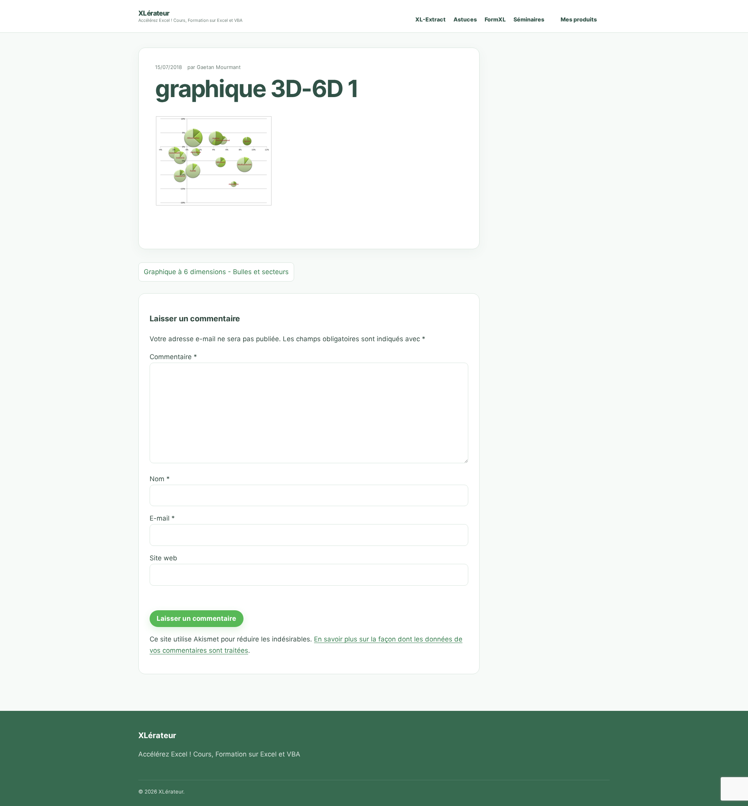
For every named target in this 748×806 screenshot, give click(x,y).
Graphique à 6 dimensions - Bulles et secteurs (216, 272)
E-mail (162, 518)
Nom (160, 479)
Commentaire (173, 357)
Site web (163, 558)
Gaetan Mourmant (219, 67)
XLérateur (153, 13)
